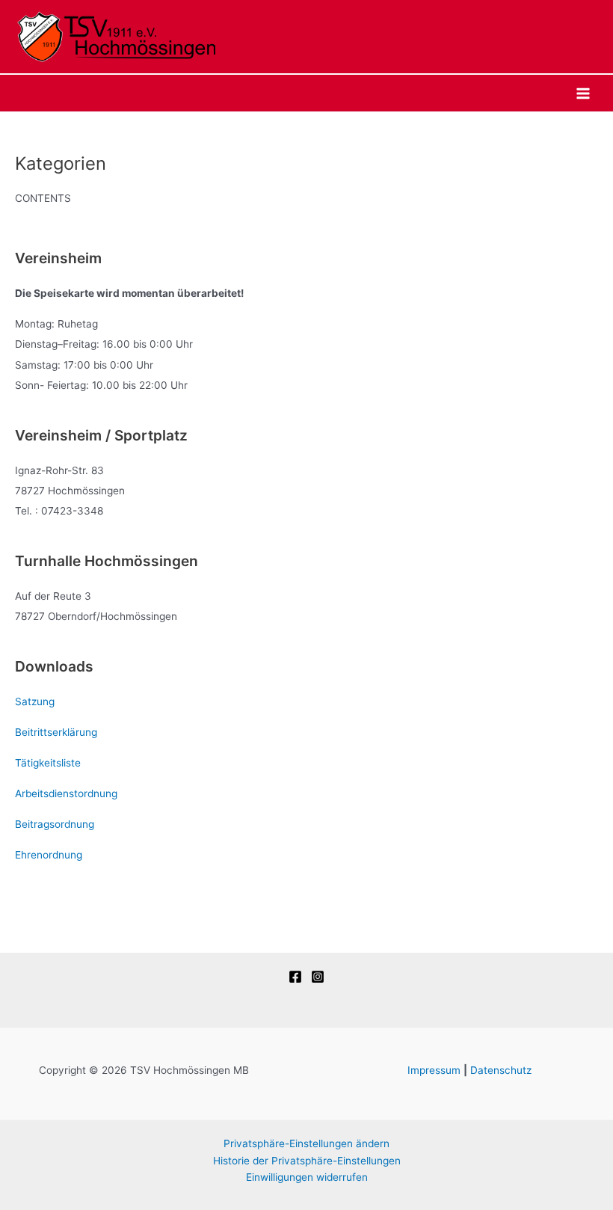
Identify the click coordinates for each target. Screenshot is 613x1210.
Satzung (35, 701)
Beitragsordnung (54, 824)
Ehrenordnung (48, 855)
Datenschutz (501, 1070)
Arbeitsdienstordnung (66, 793)
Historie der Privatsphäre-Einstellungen (307, 1161)
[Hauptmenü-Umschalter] (583, 93)
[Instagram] (317, 976)
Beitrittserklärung (56, 732)
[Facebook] (295, 976)
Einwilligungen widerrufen (307, 1177)
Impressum (433, 1070)
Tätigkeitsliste (48, 763)
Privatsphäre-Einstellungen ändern (306, 1143)
